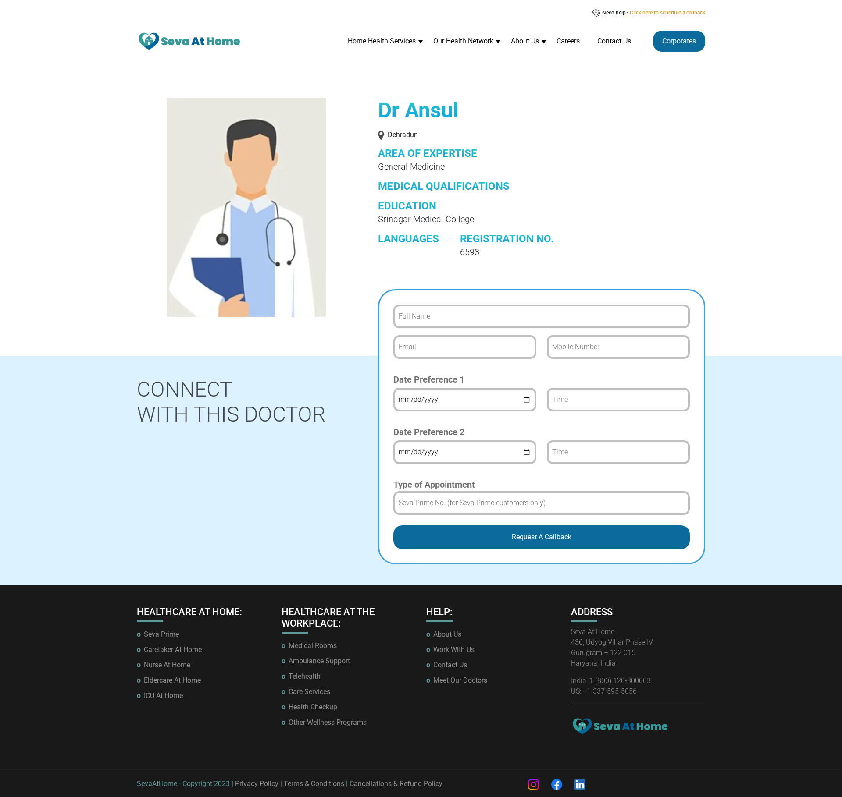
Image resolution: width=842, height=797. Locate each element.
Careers (568, 41)
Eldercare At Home (172, 680)
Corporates (679, 41)
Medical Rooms (313, 645)
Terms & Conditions (314, 783)
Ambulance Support (319, 661)
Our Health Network (463, 41)
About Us (525, 41)
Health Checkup (313, 707)
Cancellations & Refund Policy (396, 783)
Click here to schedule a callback (667, 13)
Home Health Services (382, 41)
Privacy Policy (256, 783)
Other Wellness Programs (328, 722)
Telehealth (305, 676)
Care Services (309, 691)
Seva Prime (161, 634)
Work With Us (454, 649)
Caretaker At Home (173, 649)
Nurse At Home (167, 665)
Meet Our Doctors (460, 680)
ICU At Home (163, 695)
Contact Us (614, 41)
